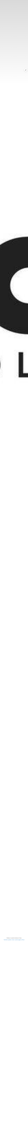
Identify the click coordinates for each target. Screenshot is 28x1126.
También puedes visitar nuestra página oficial (14, 939)
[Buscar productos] (26, 70)
